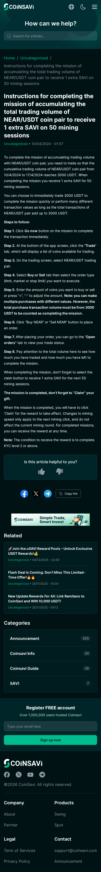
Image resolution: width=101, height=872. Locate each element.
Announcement (68, 861)
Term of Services (19, 850)
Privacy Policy (17, 861)
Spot (58, 824)
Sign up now (50, 740)
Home (9, 57)
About (9, 814)
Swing (60, 814)
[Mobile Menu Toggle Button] (94, 7)
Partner (11, 824)
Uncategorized (34, 57)
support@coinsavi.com (75, 850)
